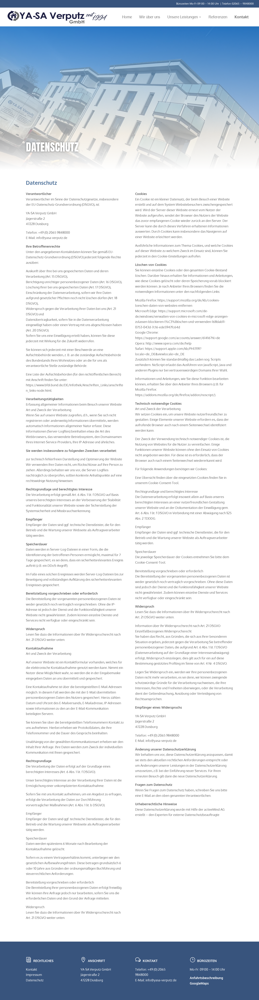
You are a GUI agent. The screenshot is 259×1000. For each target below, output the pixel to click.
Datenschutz (35, 980)
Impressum (34, 975)
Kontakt (31, 969)
